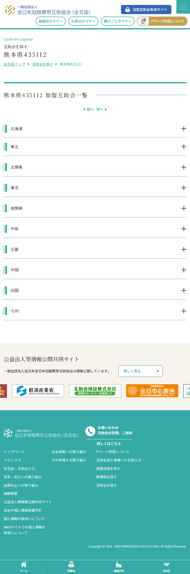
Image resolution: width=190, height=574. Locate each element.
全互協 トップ (14, 64)
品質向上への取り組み (21, 485)
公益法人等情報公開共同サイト (28, 501)
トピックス (12, 459)
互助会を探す (42, 64)
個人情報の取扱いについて (24, 518)
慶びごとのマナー (118, 21)
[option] (38, 390)
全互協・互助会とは (19, 468)
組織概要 (11, 493)
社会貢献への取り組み (69, 451)
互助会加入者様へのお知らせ (118, 459)
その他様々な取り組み (69, 459)
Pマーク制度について (168, 21)
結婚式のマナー (51, 21)
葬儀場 (71, 571)
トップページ (14, 451)
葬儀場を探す (106, 476)
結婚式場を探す (108, 468)
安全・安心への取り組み (23, 476)
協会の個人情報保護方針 (23, 510)
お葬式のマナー (83, 21)
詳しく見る (132, 370)
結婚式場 (119, 571)
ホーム (23, 571)
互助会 (166, 571)
